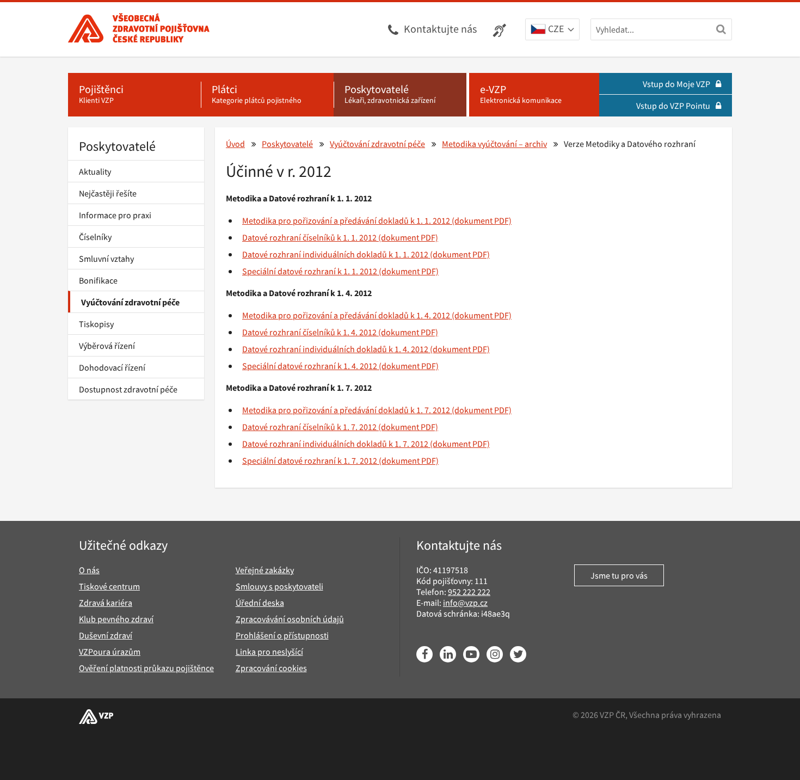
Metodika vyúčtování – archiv (494, 143)
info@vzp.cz (465, 602)
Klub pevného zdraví (116, 618)
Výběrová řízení (107, 345)
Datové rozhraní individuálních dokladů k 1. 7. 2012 (335, 443)
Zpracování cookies (271, 667)
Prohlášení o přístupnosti (282, 635)
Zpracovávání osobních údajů (290, 618)
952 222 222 (469, 591)
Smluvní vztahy (106, 258)
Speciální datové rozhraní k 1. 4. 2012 (309, 365)
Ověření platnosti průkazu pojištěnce (146, 667)
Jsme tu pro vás (619, 575)
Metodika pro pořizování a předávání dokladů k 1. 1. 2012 (346, 220)
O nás (89, 569)
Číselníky (95, 236)
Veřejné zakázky (265, 569)
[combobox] (552, 30)
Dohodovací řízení (112, 367)
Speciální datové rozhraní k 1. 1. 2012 (309, 271)
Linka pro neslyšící (269, 651)
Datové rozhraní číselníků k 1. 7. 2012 (309, 426)
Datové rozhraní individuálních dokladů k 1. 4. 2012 (335, 348)
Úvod (235, 143)
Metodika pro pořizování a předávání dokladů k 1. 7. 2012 (346, 409)
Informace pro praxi (115, 215)
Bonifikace (98, 280)
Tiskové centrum (109, 586)
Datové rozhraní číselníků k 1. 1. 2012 (309, 237)
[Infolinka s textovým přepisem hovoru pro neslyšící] (501, 29)
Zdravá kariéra (105, 602)
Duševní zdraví (105, 635)
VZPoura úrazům (109, 651)
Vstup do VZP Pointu (673, 105)
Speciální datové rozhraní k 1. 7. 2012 (309, 460)
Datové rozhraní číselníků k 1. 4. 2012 (309, 332)
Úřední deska (260, 602)
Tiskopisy (96, 323)
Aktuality (95, 171)
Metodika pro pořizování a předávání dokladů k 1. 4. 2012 (346, 315)
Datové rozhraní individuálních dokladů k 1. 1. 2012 (335, 254)
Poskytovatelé (117, 146)
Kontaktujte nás (440, 28)
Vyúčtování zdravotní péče (130, 302)
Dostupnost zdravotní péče (128, 389)
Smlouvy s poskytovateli (279, 586)
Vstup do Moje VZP (676, 83)
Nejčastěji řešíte (108, 193)
